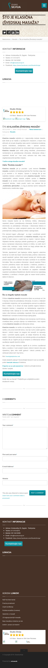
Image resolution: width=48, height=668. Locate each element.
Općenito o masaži (8, 614)
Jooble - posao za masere (10, 625)
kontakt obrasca (12, 362)
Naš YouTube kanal (8, 600)
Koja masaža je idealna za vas (12, 621)
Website (5, 478)
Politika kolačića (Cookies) (11, 610)
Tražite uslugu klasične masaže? (13, 161)
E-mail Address (8, 466)
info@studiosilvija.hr (17, 63)
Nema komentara (35, 129)
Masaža (14, 39)
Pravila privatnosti (8, 603)
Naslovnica (6, 39)
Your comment (7, 425)
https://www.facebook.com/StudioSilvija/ (26, 65)
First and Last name (9, 454)
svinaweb (14, 661)
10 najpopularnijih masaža (11, 617)
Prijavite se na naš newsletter (12, 366)
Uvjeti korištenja (7, 607)
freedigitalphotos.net (13, 356)
